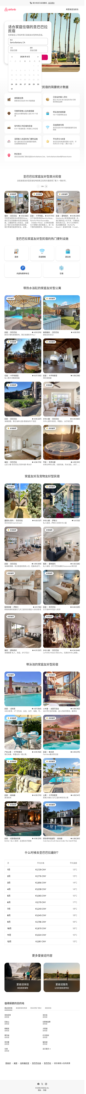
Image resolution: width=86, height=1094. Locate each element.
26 (21, 84)
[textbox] (18, 50)
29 (34, 84)
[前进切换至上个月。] (12, 56)
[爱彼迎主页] (10, 9)
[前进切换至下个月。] (38, 56)
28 (29, 84)
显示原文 (51, 3)
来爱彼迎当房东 (72, 9)
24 (12, 84)
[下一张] (46, 186)
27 (25, 84)
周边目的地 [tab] (8, 1008)
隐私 (39, 1090)
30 (38, 84)
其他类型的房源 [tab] (21, 1008)
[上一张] (38, 186)
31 (12, 89)
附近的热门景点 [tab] (35, 1008)
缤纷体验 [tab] (48, 1008)
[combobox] (28, 42)
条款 (44, 1090)
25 (16, 84)
